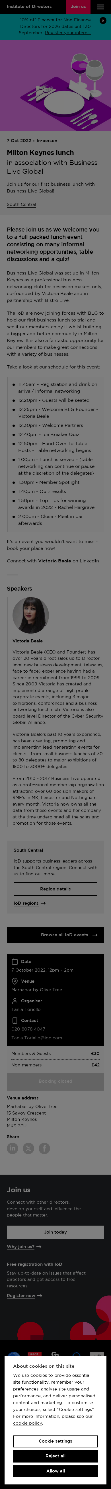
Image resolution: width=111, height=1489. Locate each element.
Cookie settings (55, 1441)
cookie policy (27, 1423)
